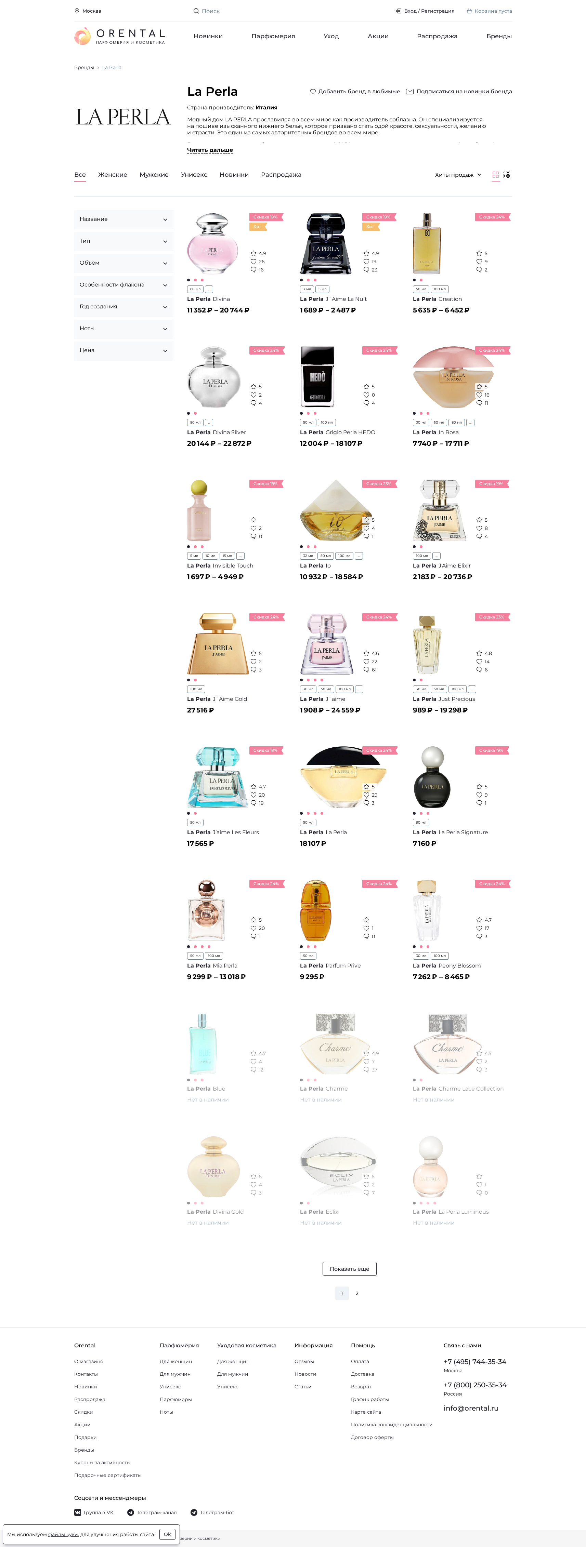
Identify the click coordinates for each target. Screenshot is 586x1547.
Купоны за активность (102, 1462)
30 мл (421, 422)
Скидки (83, 1412)
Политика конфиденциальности (392, 1425)
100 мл (440, 289)
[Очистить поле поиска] (385, 11)
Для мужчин (175, 1374)
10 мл (210, 556)
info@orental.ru (471, 1408)
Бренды (499, 36)
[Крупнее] (495, 175)
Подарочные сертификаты (108, 1475)
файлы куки (63, 1534)
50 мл (421, 289)
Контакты (86, 1374)
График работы (370, 1399)
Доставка (362, 1374)
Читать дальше (210, 150)
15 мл (227, 556)
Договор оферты (372, 1437)
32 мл (308, 556)
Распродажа (437, 36)
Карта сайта (366, 1412)
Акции (377, 36)
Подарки (85, 1437)
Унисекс (170, 1387)
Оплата (360, 1361)
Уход (331, 36)
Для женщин (176, 1361)
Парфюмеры (176, 1399)
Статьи (303, 1387)
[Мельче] (506, 175)
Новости (305, 1374)
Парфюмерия (273, 36)
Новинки (208, 36)
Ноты (166, 1412)
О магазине (88, 1361)
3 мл (307, 289)
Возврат (361, 1387)
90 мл (421, 822)
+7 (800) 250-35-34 (475, 1385)
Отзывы (304, 1361)
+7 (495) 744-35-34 (475, 1362)
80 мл (195, 289)
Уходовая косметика (246, 1345)
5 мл (322, 289)
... (209, 289)
